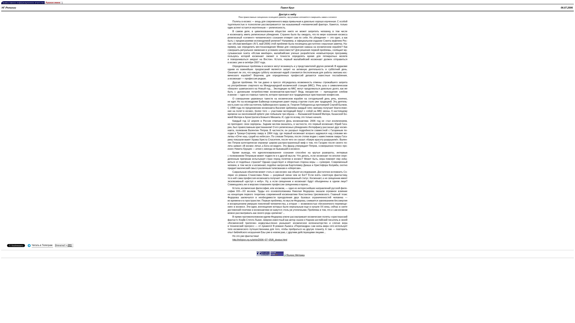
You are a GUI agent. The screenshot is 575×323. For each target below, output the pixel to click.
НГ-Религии (9, 7)
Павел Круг (287, 7)
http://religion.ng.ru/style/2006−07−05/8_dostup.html (259, 240)
